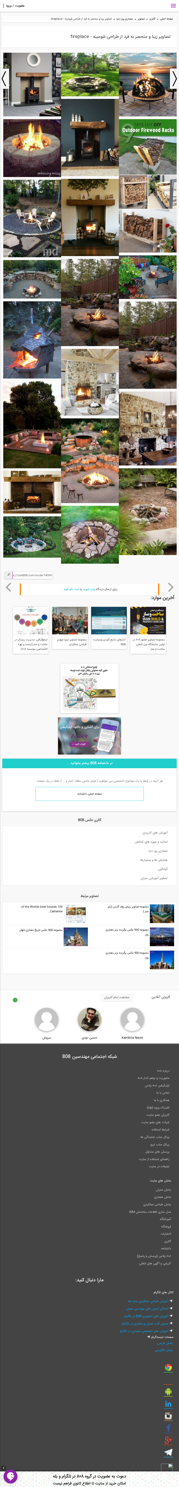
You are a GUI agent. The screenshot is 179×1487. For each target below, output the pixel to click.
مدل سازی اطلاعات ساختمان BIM (150, 1212)
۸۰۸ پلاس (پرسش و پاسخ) (154, 1256)
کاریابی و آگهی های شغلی (155, 1263)
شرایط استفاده (160, 1129)
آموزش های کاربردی (155, 832)
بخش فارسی (165, 1343)
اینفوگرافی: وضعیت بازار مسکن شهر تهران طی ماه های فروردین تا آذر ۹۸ (148, 644)
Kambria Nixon (132, 1037)
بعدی (171, 587)
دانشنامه (166, 1248)
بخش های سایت (160, 1180)
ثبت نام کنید (71, 589)
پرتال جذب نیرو (159, 1144)
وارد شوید (89, 589)
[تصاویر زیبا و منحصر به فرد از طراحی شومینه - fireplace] (148, 115)
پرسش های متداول (157, 1151)
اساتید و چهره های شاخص (151, 841)
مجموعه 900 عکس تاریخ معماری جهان (40, 930)
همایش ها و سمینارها (154, 860)
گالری (152, 19)
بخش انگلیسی (164, 1350)
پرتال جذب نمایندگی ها (155, 1137)
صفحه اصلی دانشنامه (89, 794)
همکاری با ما (161, 1100)
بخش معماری (162, 1197)
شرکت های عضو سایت (155, 1122)
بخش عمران (163, 1189)
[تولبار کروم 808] (168, 1369)
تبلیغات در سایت (159, 1166)
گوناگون (163, 869)
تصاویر (141, 19)
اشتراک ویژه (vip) (158, 1107)
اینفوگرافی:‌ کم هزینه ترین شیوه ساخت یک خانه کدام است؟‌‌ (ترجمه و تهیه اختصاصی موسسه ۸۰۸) (111, 646)
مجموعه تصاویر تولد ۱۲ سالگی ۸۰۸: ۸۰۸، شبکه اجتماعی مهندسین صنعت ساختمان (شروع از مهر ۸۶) (31, 645)
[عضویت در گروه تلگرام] (168, 1454)
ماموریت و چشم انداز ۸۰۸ (153, 1078)
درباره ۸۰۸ (163, 1071)
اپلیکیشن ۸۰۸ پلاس (157, 1085)
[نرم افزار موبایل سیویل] (168, 1393)
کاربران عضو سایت (158, 1115)
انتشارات (166, 1234)
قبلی (8, 587)
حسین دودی (89, 1037)
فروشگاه (166, 1226)
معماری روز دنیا (125, 19)
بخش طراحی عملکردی (157, 1204)
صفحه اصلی (166, 19)
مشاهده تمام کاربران (116, 997)
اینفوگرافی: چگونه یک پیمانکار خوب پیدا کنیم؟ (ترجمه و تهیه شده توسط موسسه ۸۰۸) (70, 644)
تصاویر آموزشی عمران (154, 878)
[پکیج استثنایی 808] (89, 712)
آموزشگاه (165, 1219)
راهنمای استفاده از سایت (154, 1159)
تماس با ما (162, 1092)
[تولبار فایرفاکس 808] (168, 1381)
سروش (46, 1037)
